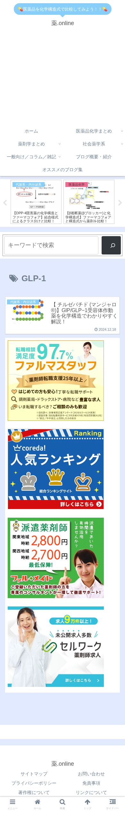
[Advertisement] (62, 78)
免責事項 (91, 783)
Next (120, 203)
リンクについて (91, 792)
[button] (112, 565)
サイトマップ (34, 773)
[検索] (111, 245)
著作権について (34, 792)
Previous (5, 203)
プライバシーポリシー (34, 783)
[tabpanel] (36, 202)
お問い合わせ (91, 773)
